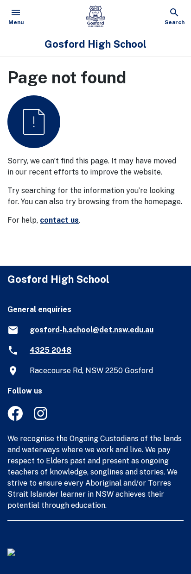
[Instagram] (41, 418)
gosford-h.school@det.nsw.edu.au (91, 329)
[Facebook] (15, 418)
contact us (59, 220)
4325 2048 (50, 350)
